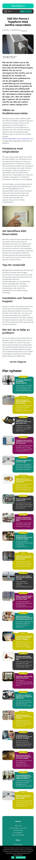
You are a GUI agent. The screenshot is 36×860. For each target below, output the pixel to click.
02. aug (23, 514)
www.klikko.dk (19, 835)
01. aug (23, 533)
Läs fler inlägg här (18, 362)
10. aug (23, 417)
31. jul (23, 553)
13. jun (23, 792)
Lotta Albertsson (16, 30)
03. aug (23, 496)
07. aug (23, 457)
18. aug (23, 377)
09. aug (23, 437)
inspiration (24, 31)
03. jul (23, 712)
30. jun (23, 772)
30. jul (23, 633)
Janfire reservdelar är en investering (15, 139)
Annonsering (18, 844)
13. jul (23, 673)
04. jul (23, 692)
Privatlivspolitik (20, 857)
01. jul (23, 732)
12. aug (23, 397)
